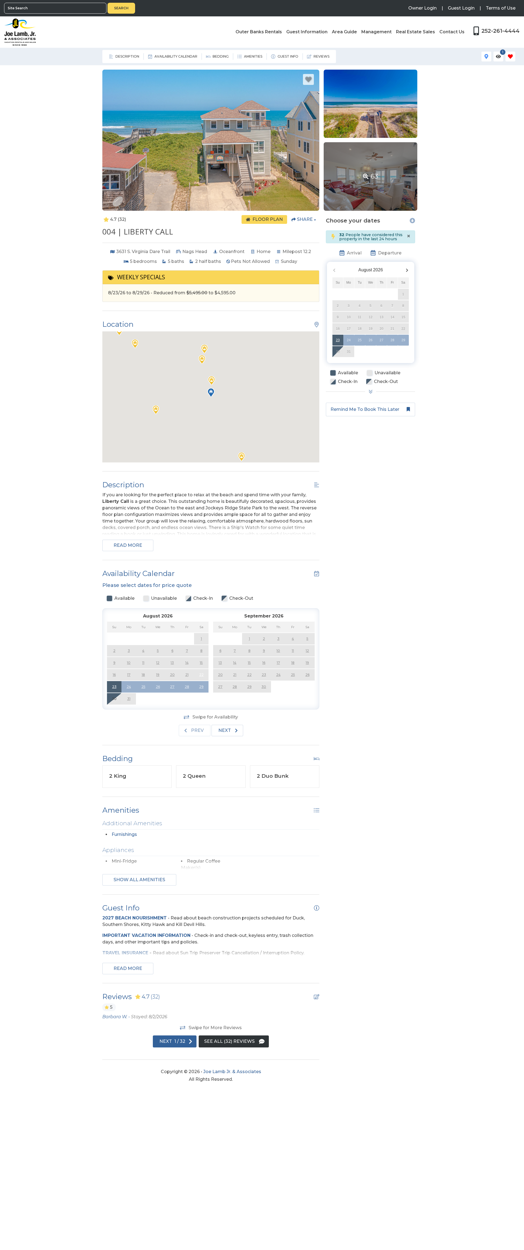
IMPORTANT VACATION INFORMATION (146, 935)
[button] (211, 380)
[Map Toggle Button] (486, 56)
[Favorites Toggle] (510, 56)
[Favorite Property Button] (308, 79)
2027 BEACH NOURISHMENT (134, 918)
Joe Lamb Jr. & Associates (232, 1071)
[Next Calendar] (407, 270)
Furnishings (124, 834)
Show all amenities (139, 879)
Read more (128, 545)
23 (338, 340)
